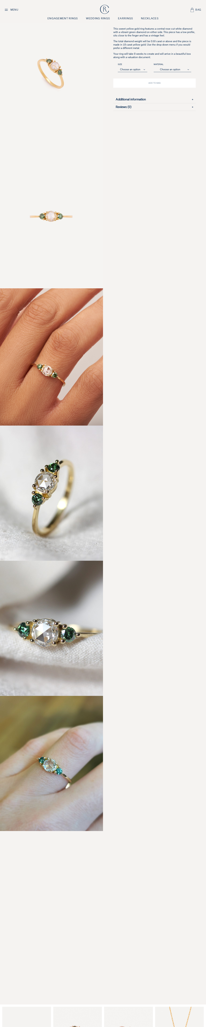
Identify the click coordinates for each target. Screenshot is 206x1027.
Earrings (125, 18)
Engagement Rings (62, 18)
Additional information (154, 99)
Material (159, 64)
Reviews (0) (154, 107)
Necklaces (150, 18)
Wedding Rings (98, 18)
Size (120, 64)
